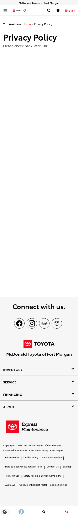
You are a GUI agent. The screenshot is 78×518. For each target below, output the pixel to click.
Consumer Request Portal (33, 484)
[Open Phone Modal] (48, 10)
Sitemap (67, 466)
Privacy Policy (12, 457)
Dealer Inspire (55, 450)
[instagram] (32, 323)
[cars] (44, 323)
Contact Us (53, 466)
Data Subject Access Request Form (23, 466)
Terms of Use (12, 475)
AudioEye (10, 484)
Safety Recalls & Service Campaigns (42, 475)
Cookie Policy (31, 457)
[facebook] (19, 323)
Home (26, 24)
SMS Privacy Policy (52, 457)
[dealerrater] (57, 323)
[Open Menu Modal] (5, 10)
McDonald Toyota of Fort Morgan (42, 445)
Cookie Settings (58, 484)
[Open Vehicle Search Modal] (43, 512)
